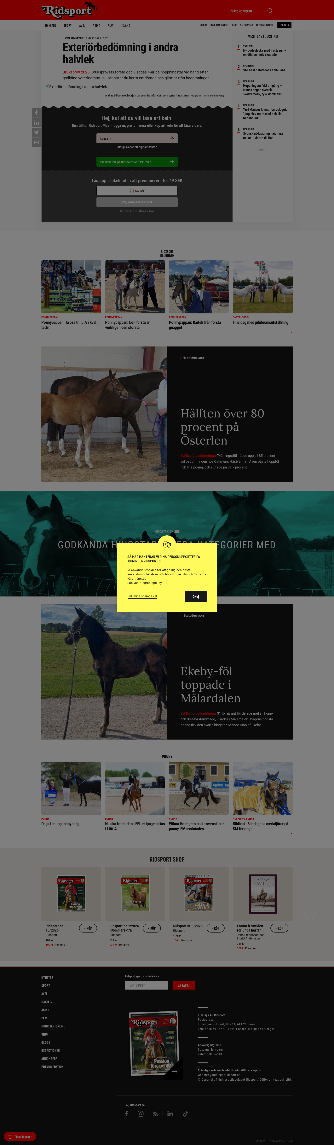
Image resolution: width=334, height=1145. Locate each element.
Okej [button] (196, 597)
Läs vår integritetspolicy (144, 583)
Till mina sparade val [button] (142, 596)
